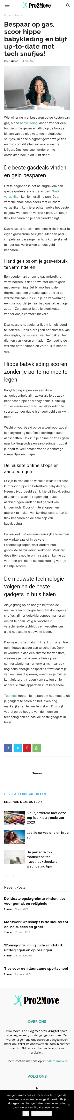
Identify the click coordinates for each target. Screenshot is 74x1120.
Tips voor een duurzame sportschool (36, 968)
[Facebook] (8, 748)
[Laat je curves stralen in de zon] (14, 837)
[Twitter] (18, 748)
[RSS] (37, 1089)
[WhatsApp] (36, 748)
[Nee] (69, 1105)
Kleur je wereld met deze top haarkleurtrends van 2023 (46, 817)
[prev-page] (6, 876)
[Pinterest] (27, 748)
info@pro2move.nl (55, 1061)
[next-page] (13, 876)
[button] (7, 5)
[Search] (68, 5)
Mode (18, 15)
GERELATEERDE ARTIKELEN (25, 794)
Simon (14, 60)
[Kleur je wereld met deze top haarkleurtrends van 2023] (14, 818)
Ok (26, 1113)
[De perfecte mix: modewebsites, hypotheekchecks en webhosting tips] (14, 857)
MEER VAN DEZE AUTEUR (23, 802)
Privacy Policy (41, 1113)
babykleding (29, 123)
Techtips (10, 696)
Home (7, 15)
